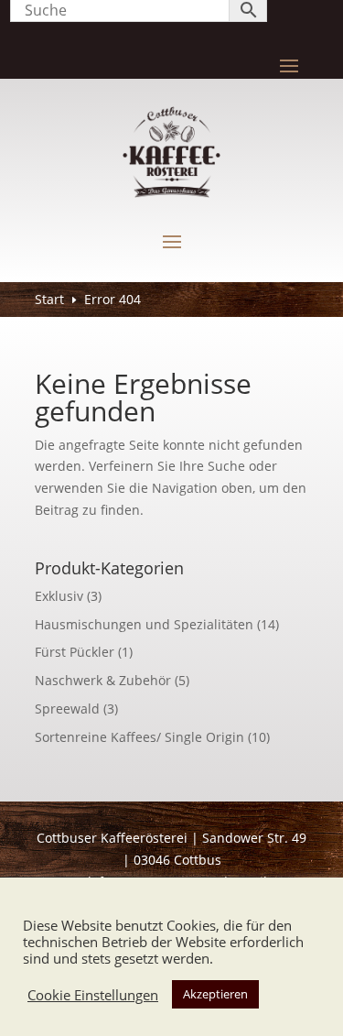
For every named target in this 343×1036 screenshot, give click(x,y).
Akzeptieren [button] (215, 994)
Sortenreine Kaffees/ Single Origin (139, 737)
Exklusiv (59, 596)
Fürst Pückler (74, 651)
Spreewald (67, 708)
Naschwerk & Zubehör (103, 680)
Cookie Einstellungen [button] (92, 995)
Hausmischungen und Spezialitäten (144, 624)
